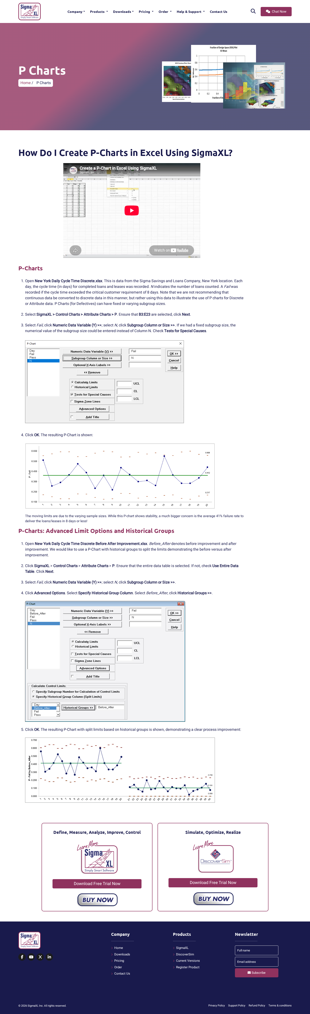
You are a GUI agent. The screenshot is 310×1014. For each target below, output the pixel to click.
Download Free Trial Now (97, 884)
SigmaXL (182, 948)
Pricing (145, 11)
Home (25, 83)
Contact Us (218, 11)
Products (97, 11)
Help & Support (189, 11)
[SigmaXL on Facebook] (22, 957)
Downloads (122, 11)
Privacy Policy (216, 1005)
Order (164, 11)
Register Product (187, 967)
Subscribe (258, 972)
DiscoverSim (185, 954)
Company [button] (74, 11)
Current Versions (188, 960)
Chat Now (278, 11)
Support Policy (236, 1005)
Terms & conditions (280, 1005)
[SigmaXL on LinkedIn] (49, 957)
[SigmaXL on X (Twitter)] (40, 957)
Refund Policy (257, 1005)
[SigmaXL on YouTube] (31, 957)
